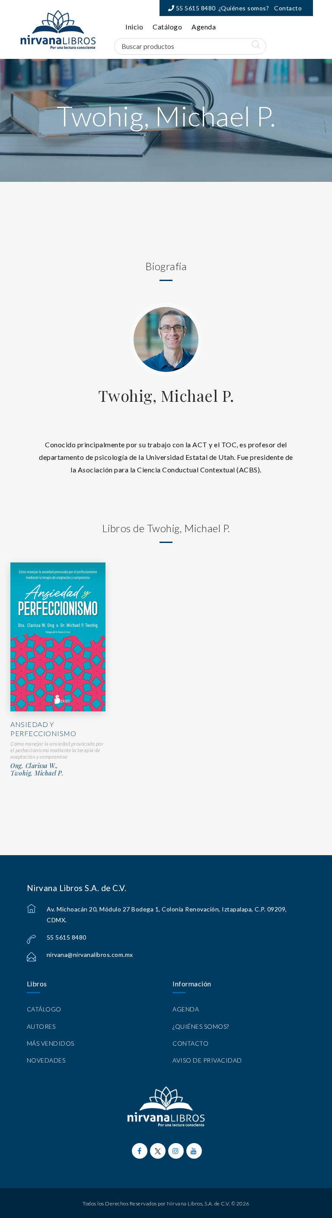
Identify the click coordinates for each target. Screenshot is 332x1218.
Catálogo (167, 27)
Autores (41, 1026)
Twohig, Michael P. (166, 395)
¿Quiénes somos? (243, 8)
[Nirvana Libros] (58, 29)
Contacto (288, 8)
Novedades (46, 1060)
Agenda (204, 27)
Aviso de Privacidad (207, 1060)
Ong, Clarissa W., (34, 766)
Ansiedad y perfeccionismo (43, 728)
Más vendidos (50, 1043)
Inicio (134, 27)
